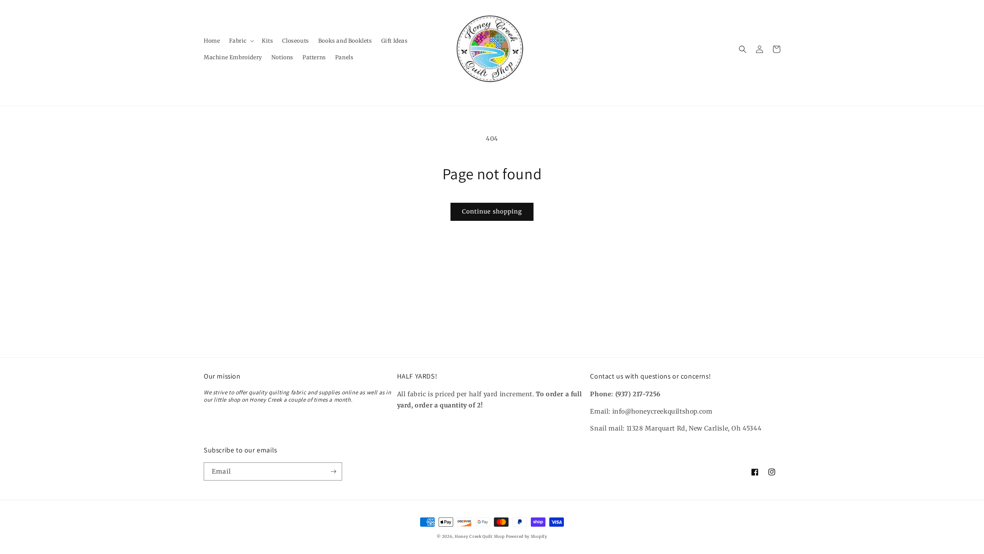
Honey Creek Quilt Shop (479, 536)
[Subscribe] (333, 471)
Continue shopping (492, 211)
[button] (240, 41)
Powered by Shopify (526, 536)
